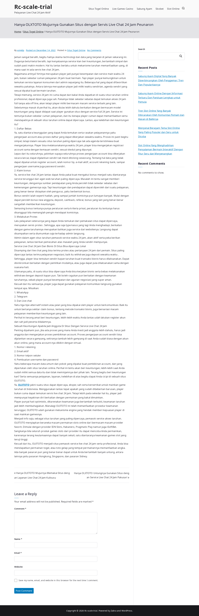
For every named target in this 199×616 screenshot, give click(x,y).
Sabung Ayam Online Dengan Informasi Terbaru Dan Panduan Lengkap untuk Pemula (160, 97)
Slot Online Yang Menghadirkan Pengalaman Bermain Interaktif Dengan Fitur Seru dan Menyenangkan (160, 149)
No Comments (94, 50)
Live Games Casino (122, 8)
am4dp (20, 50)
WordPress (126, 610)
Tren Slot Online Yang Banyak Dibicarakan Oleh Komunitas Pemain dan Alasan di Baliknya (161, 115)
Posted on (41, 50)
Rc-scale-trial (33, 7)
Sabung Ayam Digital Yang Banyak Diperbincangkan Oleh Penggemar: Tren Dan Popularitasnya (161, 80)
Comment (20, 508)
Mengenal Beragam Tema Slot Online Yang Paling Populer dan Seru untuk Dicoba (159, 132)
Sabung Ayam (144, 8)
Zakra (113, 610)
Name (18, 539)
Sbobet (160, 8)
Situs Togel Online (99, 8)
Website (18, 566)
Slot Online (173, 8)
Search (141, 49)
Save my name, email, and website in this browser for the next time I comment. (58, 580)
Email (18, 552)
